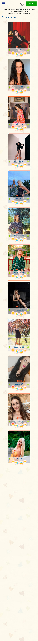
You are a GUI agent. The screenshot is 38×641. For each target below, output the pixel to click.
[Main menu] (3, 3)
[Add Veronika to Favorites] (25, 424)
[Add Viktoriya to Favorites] (25, 164)
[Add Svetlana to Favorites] (25, 238)
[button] (14, 46)
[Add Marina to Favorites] (25, 387)
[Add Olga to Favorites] (25, 461)
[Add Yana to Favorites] (25, 53)
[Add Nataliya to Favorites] (25, 276)
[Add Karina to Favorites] (25, 90)
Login (31, 4)
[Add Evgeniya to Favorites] (25, 350)
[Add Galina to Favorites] (25, 127)
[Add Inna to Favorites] (25, 201)
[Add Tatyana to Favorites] (25, 313)
